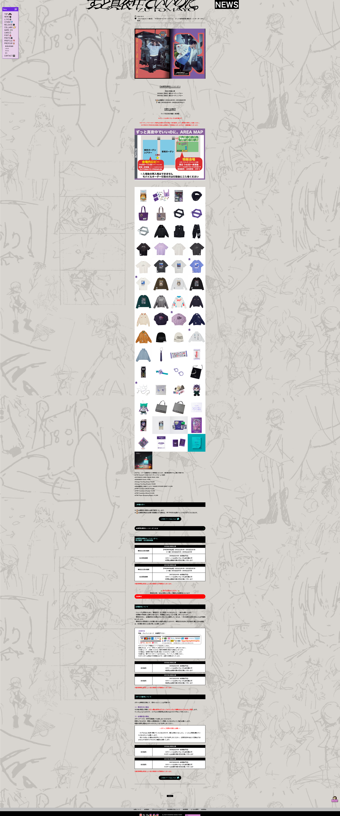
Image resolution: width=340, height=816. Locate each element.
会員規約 (146, 809)
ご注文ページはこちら (168, 519)
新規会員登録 (9, 46)
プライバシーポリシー (158, 809)
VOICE (7, 50)
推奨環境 (185, 809)
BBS (6, 53)
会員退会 (203, 809)
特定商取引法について (173, 809)
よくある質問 (194, 809)
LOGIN (7, 48)
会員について (137, 809)
